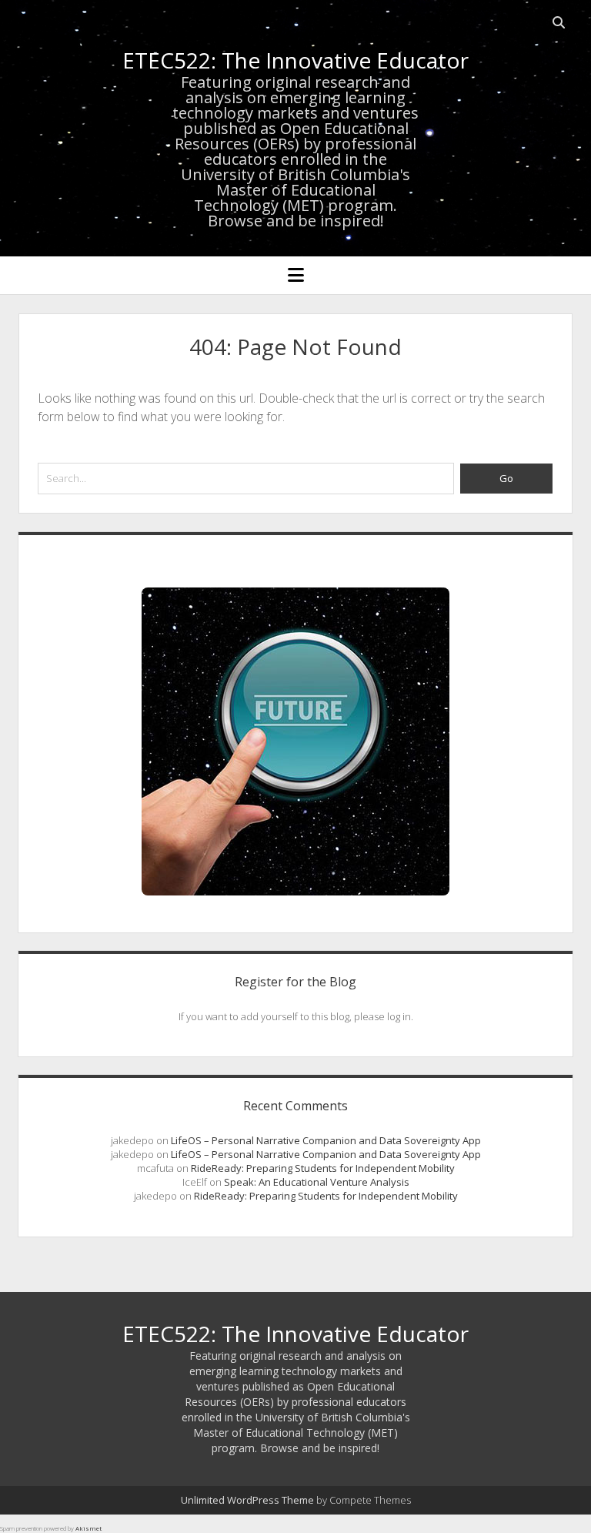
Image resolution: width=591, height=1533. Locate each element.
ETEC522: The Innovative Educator (295, 60)
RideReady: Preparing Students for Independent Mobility (323, 1168)
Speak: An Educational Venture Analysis (316, 1182)
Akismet (88, 1528)
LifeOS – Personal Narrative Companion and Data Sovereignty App (326, 1140)
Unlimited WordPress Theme (247, 1500)
